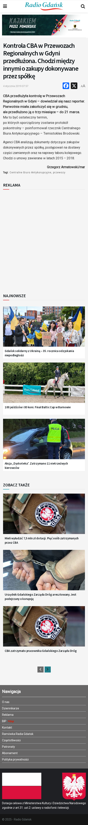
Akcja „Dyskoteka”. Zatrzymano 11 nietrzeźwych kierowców (36, 465)
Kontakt (7, 727)
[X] (74, 86)
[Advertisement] (44, 240)
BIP (4, 721)
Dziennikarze (10, 708)
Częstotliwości (11, 740)
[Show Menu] (5, 6)
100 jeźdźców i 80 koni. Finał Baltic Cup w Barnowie (38, 407)
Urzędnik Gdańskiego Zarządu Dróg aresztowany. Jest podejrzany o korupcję (40, 597)
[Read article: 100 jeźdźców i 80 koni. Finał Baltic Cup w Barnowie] (44, 386)
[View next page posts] (48, 669)
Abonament (10, 753)
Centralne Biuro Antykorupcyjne (30, 172)
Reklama (8, 714)
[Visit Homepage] (44, 6)
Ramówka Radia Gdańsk (17, 734)
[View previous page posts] (40, 669)
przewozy (59, 172)
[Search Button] (83, 6)
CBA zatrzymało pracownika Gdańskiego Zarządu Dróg (41, 651)
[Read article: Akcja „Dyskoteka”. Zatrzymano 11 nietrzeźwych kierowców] (44, 442)
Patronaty (8, 746)
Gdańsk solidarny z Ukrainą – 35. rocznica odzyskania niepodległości (39, 353)
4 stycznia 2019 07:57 (15, 86)
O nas (5, 702)
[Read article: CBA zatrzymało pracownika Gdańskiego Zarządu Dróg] (44, 629)
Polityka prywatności (15, 759)
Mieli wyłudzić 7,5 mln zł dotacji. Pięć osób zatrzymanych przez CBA (42, 540)
